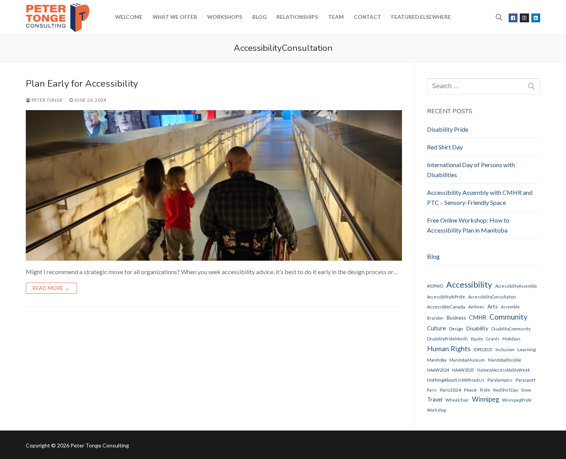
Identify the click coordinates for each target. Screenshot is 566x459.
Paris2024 (450, 390)
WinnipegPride (517, 399)
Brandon (435, 317)
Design (456, 329)
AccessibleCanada (446, 307)
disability (477, 328)
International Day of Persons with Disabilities (471, 169)
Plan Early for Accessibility (83, 83)
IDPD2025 (483, 349)
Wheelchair (457, 399)
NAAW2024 (438, 369)
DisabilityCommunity (511, 328)
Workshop (436, 409)
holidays (511, 339)
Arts (492, 306)
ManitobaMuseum (467, 359)
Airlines (476, 307)
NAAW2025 (463, 369)
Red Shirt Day (445, 147)
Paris (432, 389)
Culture (436, 328)
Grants (492, 338)
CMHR (477, 317)
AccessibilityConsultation (492, 296)
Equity (477, 338)
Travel (434, 399)
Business (456, 318)
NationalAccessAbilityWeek (503, 369)
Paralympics (499, 380)
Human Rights (449, 348)
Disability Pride (447, 129)
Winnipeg (485, 399)
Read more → (51, 288)
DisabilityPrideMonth (447, 338)
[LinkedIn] (535, 17)
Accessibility (469, 285)
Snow (526, 389)
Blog (433, 256)
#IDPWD (435, 285)
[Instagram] (524, 17)
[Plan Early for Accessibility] (214, 185)
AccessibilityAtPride (446, 296)
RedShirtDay (505, 389)
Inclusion (505, 349)
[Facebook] (513, 17)
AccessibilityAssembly (516, 285)
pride (485, 389)
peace (470, 390)
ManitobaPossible (504, 359)
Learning (526, 349)
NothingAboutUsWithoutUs (455, 380)
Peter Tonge (47, 99)
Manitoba (436, 360)
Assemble (510, 306)
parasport (526, 380)
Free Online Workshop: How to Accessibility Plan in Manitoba (468, 225)
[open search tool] (499, 17)
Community (508, 316)
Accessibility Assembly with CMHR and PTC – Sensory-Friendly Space (480, 197)
